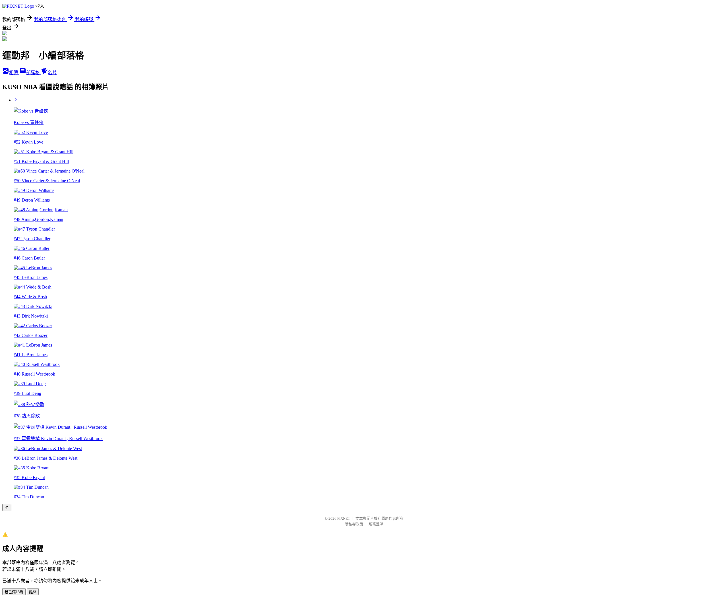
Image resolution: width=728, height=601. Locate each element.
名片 (52, 72)
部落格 (33, 72)
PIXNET (343, 518)
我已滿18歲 (14, 592)
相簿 (14, 72)
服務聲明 (376, 524)
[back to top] (6, 507)
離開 (32, 592)
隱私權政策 (354, 524)
